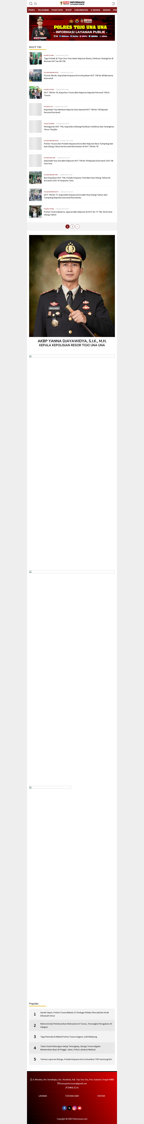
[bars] (112, 3)
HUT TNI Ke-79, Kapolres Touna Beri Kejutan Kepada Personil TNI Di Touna (76, 94)
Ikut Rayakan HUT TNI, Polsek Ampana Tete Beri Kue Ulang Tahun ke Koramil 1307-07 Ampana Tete (77, 179)
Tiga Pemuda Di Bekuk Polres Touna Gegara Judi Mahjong (68, 1036)
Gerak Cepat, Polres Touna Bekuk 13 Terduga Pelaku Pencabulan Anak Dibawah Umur (74, 1014)
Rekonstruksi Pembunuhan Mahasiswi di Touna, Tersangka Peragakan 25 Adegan (76, 1025)
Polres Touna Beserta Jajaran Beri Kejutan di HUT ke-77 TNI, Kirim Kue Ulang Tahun (78, 213)
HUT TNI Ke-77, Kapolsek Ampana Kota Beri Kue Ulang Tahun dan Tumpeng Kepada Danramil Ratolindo (75, 196)
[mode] (35, 3)
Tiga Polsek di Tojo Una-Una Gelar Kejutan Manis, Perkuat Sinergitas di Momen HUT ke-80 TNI (78, 60)
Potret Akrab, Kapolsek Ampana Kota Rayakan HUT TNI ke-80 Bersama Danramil (78, 77)
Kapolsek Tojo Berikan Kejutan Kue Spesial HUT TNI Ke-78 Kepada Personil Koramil (76, 111)
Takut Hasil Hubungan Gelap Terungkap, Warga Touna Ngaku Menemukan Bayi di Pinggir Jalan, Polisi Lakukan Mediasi (70, 1048)
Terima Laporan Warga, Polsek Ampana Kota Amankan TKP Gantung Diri (76, 1059)
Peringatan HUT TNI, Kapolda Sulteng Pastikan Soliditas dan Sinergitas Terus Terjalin (79, 128)
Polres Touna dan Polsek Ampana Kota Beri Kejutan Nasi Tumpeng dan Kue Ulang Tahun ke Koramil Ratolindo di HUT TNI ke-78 (78, 145)
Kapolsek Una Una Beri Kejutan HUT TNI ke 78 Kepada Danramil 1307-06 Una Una (78, 162)
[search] (30, 3)
